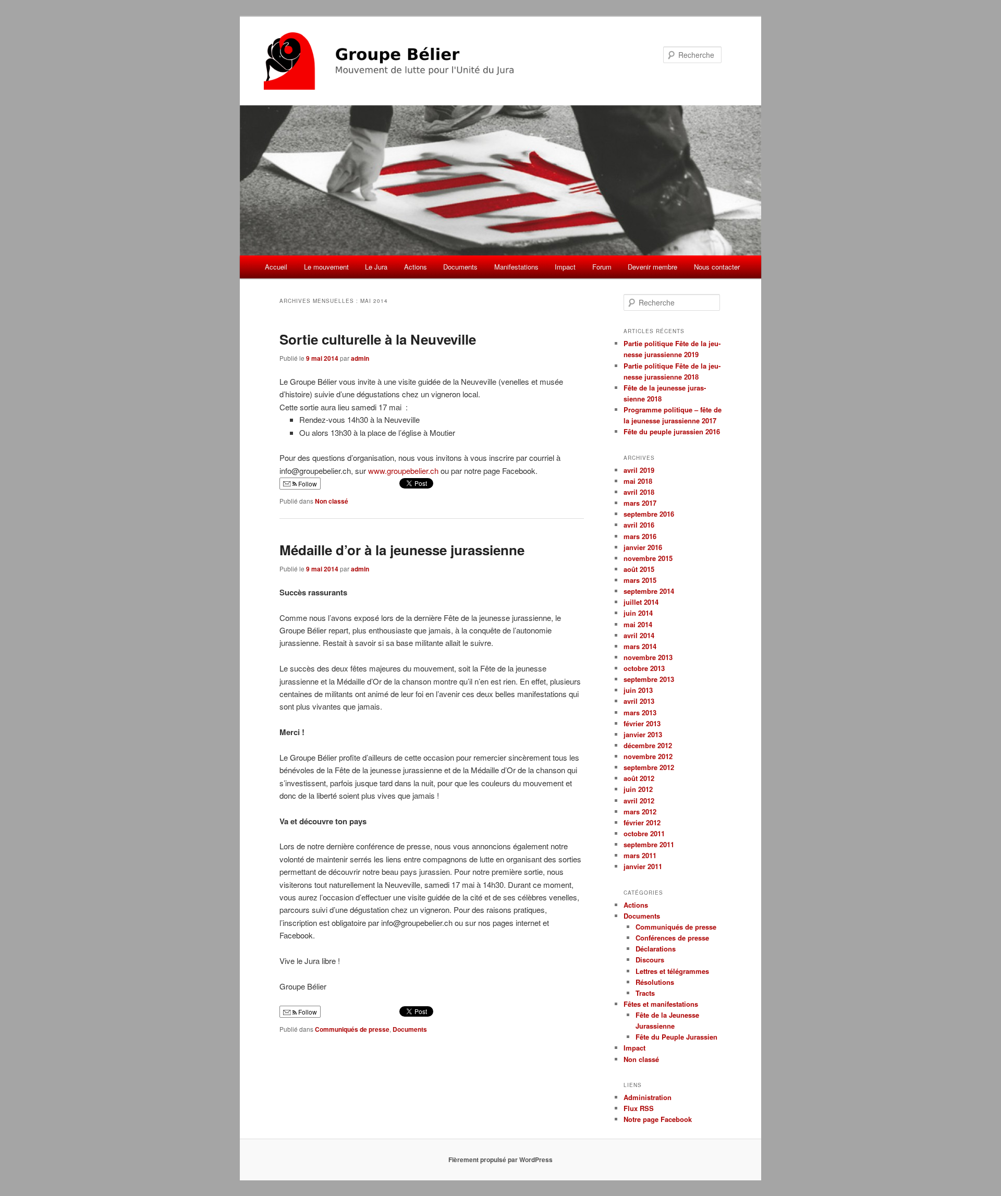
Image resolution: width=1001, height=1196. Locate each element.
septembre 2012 (649, 767)
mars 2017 (640, 503)
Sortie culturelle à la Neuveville (377, 339)
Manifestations (516, 267)
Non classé (331, 501)
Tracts (645, 993)
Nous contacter (717, 267)
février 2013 (642, 723)
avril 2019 (639, 470)
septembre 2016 (649, 514)
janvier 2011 (643, 866)
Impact (565, 267)
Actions (415, 267)
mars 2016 (640, 536)
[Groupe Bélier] (430, 61)
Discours (650, 960)
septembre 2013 (649, 679)
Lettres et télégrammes (672, 971)
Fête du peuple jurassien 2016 (672, 431)
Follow (307, 483)
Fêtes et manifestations (661, 1004)
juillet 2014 (641, 602)
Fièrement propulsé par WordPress (500, 1159)
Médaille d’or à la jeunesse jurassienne (401, 549)
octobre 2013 (644, 668)
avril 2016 (639, 525)
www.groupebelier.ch (403, 470)
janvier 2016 (643, 547)
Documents (460, 267)
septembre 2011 (649, 844)
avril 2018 (639, 492)
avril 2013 (639, 701)
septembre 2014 (649, 591)
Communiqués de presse (352, 1029)
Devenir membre (652, 267)
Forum (602, 267)
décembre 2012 (648, 745)
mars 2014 (640, 646)
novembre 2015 (648, 558)
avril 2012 (639, 801)
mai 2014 (638, 624)
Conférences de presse (672, 938)
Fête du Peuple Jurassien (676, 1037)
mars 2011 (640, 855)
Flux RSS (639, 1108)
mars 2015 (640, 580)
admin (360, 358)
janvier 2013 (643, 734)
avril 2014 (639, 635)
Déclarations (656, 949)
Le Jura (376, 267)
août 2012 (639, 778)
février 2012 (642, 822)
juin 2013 (638, 690)
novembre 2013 (648, 657)
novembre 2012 (648, 756)
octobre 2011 (644, 833)
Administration (648, 1097)
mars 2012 (640, 811)
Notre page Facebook (658, 1119)
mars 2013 (640, 712)
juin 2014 (638, 613)
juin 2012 (638, 789)
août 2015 (639, 569)
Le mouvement (326, 267)
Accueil (276, 267)
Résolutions (655, 982)
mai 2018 (638, 481)
